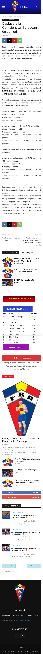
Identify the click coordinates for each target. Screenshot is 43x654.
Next (32, 566)
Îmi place (36, 492)
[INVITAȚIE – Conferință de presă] (7, 282)
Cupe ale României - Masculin (21, 540)
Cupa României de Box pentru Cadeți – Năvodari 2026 (26, 533)
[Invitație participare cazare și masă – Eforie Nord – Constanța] (7, 262)
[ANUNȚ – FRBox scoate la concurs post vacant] (7, 273)
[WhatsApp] (19, 40)
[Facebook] (4, 40)
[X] (9, 40)
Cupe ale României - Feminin (21, 557)
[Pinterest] (14, 40)
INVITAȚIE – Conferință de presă (26, 470)
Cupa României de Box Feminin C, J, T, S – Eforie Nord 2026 (25, 549)
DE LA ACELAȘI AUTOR (28, 253)
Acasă (4, 16)
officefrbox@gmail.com (21, 620)
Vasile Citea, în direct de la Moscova (11, 239)
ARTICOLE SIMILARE (11, 253)
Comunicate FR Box (20, 16)
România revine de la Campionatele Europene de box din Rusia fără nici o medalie (32, 241)
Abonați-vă (35, 497)
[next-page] (7, 290)
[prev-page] (3, 290)
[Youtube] (22, 636)
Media (10, 16)
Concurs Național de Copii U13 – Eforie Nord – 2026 (23, 516)
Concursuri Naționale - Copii (21, 524)
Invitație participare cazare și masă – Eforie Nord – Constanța (26, 261)
